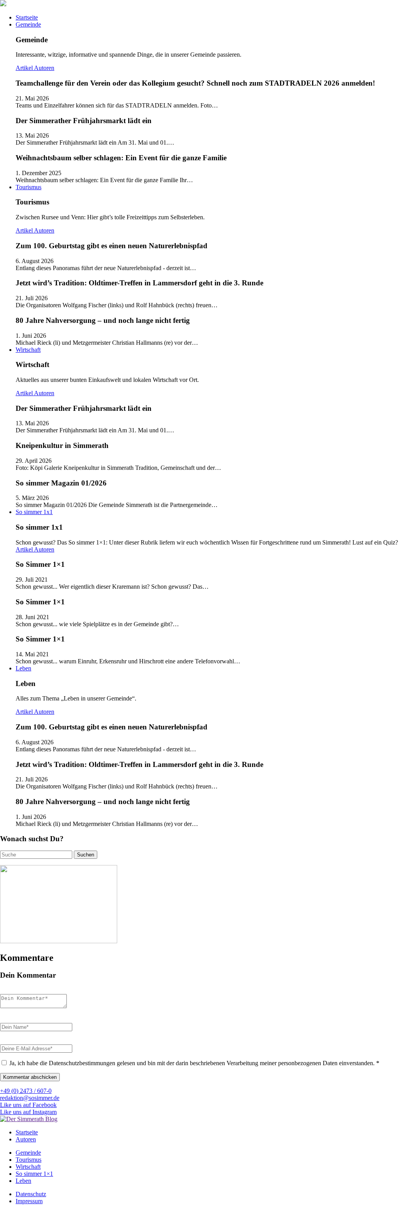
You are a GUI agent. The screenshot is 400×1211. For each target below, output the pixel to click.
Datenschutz (31, 1194)
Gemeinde (28, 24)
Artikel (25, 67)
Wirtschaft (28, 349)
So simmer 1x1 (34, 512)
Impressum (29, 1201)
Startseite (27, 17)
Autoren (44, 67)
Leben (23, 668)
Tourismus (28, 187)
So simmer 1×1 (34, 1173)
